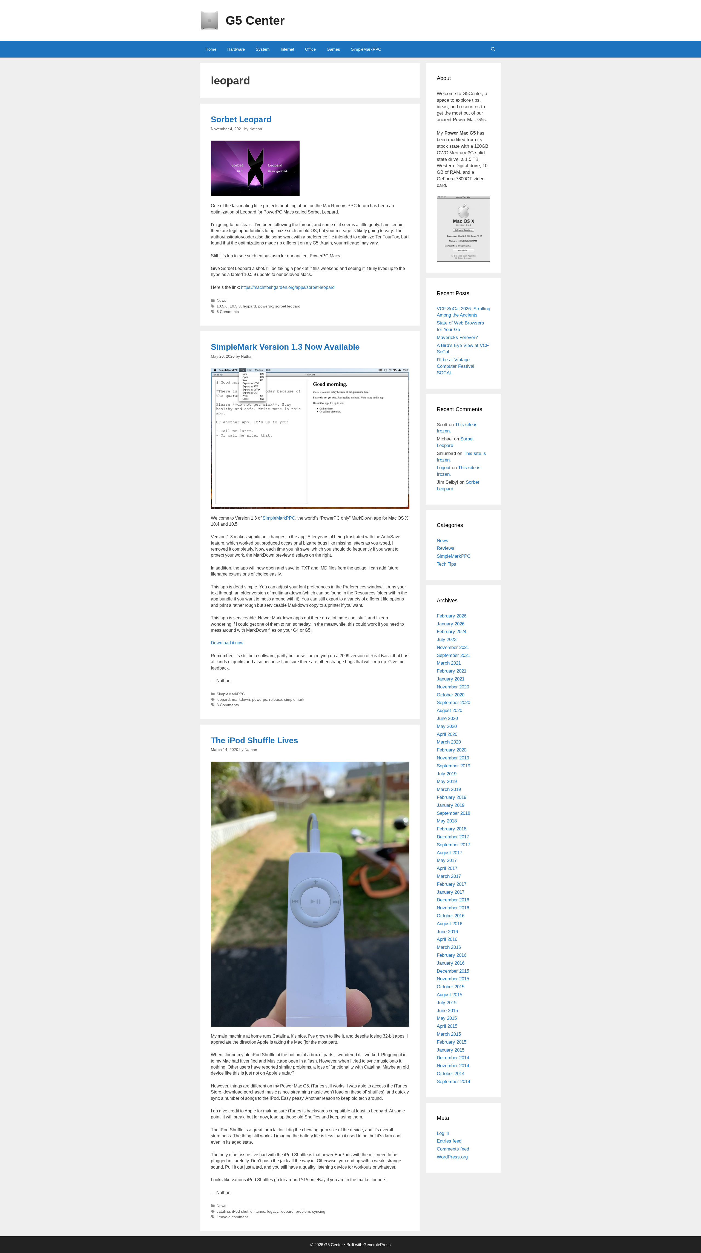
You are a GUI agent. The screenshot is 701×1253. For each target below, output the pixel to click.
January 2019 (450, 805)
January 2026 (450, 624)
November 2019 (453, 758)
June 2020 (447, 718)
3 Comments (228, 705)
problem (303, 1211)
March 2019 (449, 789)
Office (310, 49)
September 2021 (453, 655)
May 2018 (447, 821)
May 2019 (447, 781)
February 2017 (451, 884)
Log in (443, 1133)
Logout (443, 467)
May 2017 (447, 860)
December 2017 (453, 836)
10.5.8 (222, 306)
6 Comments (228, 312)
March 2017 (449, 876)
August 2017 (449, 852)
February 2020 (451, 750)
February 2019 (451, 797)
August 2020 (449, 710)
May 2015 (447, 1018)
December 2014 (453, 1057)
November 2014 (453, 1065)
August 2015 (449, 994)
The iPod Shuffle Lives (254, 740)
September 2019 (453, 765)
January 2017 (450, 892)
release (275, 699)
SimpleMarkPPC (366, 49)
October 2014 (450, 1073)
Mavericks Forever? (457, 337)
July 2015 (446, 1002)
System (263, 49)
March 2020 (449, 742)
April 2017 (447, 868)
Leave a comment (232, 1217)
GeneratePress (377, 1244)
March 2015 (449, 1034)
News (221, 300)
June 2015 (447, 1010)
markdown (241, 699)
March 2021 (449, 663)
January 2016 (450, 963)
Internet (287, 49)
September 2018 (453, 813)
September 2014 (453, 1081)
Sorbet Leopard (241, 119)
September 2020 (453, 702)
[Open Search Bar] (493, 49)
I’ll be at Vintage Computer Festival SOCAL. (455, 366)
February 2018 (451, 828)
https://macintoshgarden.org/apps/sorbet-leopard (288, 287)
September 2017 (453, 844)
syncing (318, 1211)
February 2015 (451, 1042)
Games (333, 49)
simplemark (294, 699)
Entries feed (449, 1141)
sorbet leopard (287, 306)
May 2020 (447, 726)
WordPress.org (452, 1157)
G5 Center (255, 20)
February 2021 (451, 671)
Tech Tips (446, 564)
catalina (223, 1211)
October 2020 (450, 694)
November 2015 (453, 978)
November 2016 (453, 907)
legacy (272, 1211)
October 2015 (450, 986)
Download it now (227, 642)
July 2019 (446, 773)
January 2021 (450, 679)
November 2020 (453, 687)
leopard (249, 306)
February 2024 (451, 631)
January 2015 (450, 1050)
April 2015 (447, 1026)
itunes (260, 1211)
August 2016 (449, 923)
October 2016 (450, 915)
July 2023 (446, 639)
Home (210, 49)
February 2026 (451, 616)
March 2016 (449, 947)
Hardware (236, 49)
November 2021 (453, 647)
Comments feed (453, 1149)
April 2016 (447, 939)
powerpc (265, 306)
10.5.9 (235, 306)
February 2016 (451, 955)
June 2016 (447, 931)
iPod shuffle (242, 1211)
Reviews (445, 548)
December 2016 (453, 899)
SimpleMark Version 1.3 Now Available (285, 346)
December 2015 (453, 971)
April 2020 (447, 734)
